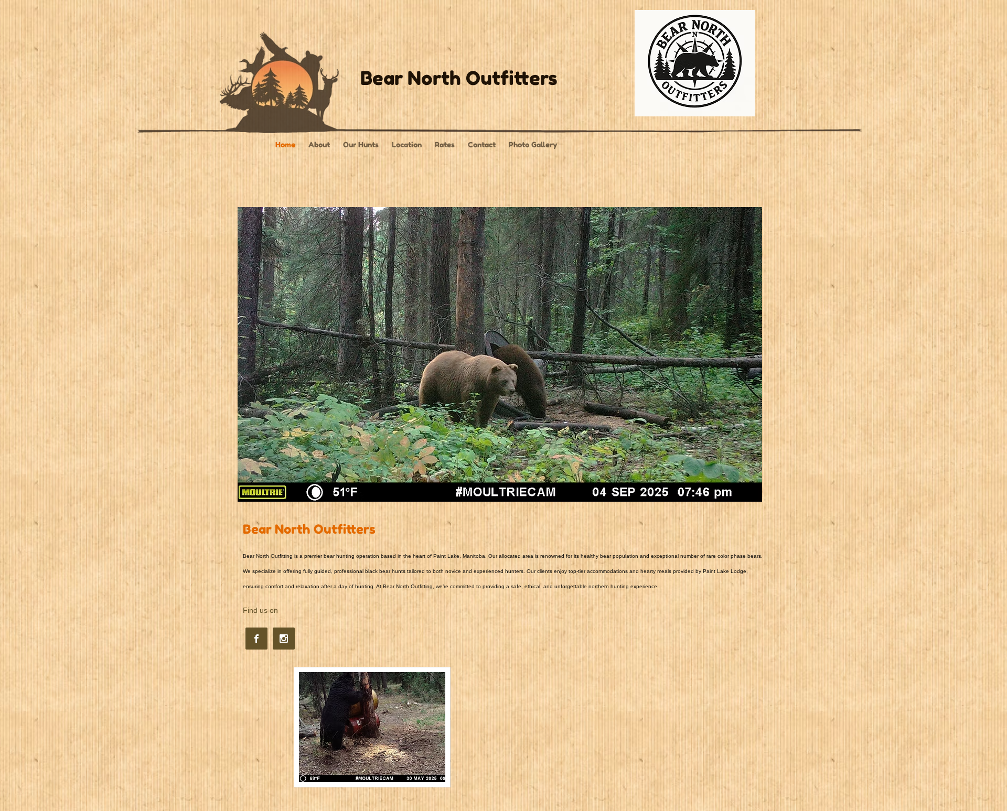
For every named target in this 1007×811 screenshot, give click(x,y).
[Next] (747, 354)
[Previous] (252, 354)
